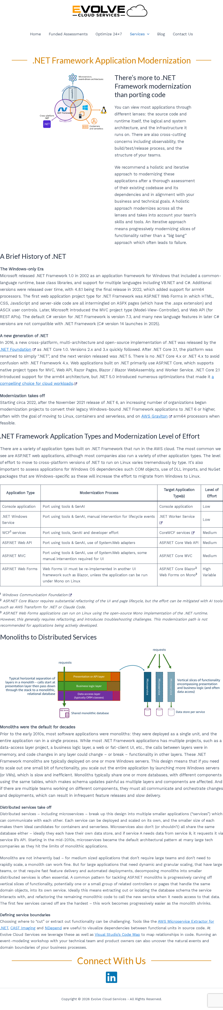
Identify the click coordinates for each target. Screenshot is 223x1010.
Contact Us (183, 34)
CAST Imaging (22, 928)
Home (35, 34)
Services (137, 34)
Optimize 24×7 (109, 34)
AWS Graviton (154, 416)
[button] (147, 34)
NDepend (53, 928)
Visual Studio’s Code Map (117, 934)
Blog (161, 34)
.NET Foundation (15, 349)
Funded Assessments (68, 34)
